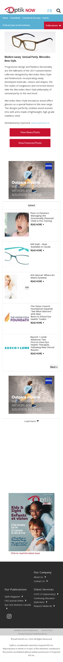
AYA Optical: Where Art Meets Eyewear (42, 276)
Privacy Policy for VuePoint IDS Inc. (33, 634)
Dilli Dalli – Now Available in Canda (40, 245)
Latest (31, 205)
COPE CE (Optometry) (45, 594)
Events (46, 17)
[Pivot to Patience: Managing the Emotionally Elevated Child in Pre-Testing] (17, 224)
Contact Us (39, 581)
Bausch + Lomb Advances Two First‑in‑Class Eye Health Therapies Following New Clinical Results (42, 343)
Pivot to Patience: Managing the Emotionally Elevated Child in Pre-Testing (42, 217)
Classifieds (15, 17)
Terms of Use (46, 630)
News (5, 17)
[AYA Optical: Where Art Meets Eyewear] (17, 286)
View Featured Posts (30, 143)
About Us (38, 577)
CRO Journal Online (14, 600)
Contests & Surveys (31, 17)
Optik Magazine (12, 596)
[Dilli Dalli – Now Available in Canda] (17, 255)
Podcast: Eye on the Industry (16, 25)
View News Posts (30, 132)
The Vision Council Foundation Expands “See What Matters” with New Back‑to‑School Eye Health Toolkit (41, 313)
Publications (52, 25)
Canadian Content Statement (26, 630)
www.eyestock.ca (40, 122)
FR (49, 11)
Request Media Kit (43, 606)
